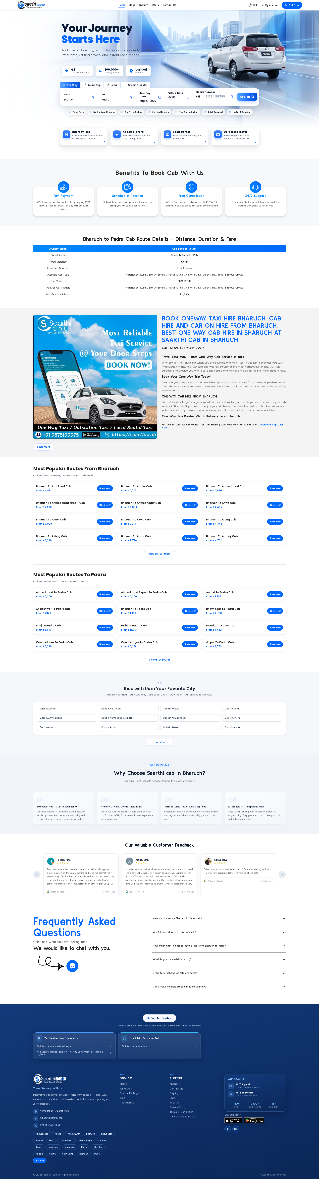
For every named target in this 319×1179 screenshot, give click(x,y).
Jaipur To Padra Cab (220, 642)
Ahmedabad (42, 1133)
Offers (155, 5)
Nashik (52, 1153)
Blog (122, 1097)
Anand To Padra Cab (220, 592)
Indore (102, 1140)
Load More (159, 742)
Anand (58, 1133)
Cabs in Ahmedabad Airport (116, 717)
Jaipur (39, 1147)
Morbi (84, 1147)
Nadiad (39, 1153)
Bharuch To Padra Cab (136, 609)
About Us (175, 1083)
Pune (97, 1153)
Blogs (132, 5)
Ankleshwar (74, 1133)
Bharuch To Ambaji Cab (222, 536)
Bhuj (51, 1140)
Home (121, 5)
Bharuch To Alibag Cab (51, 536)
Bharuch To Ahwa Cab (221, 503)
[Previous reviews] (37, 874)
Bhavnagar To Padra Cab (223, 609)
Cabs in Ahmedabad (51, 717)
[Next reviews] (282, 874)
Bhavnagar (106, 1133)
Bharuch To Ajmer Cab (51, 519)
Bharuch (90, 1133)
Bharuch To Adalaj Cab (136, 486)
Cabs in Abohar (48, 708)
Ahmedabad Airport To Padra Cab (144, 592)
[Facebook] (227, 1129)
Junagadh (70, 1147)
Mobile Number (205, 92)
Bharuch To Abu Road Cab (53, 486)
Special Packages (130, 1093)
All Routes (126, 1088)
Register (174, 1102)
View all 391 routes (159, 553)
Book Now (104, 488)
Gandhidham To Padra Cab (54, 642)
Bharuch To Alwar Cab (136, 536)
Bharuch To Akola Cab (136, 519)
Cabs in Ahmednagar (174, 717)
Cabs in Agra (232, 708)
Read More (43, 447)
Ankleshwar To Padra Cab (53, 609)
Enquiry (143, 5)
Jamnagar (53, 1147)
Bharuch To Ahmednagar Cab (141, 503)
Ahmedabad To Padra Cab (54, 592)
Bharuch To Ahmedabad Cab (225, 486)
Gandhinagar (86, 1140)
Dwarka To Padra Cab (220, 625)
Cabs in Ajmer (108, 727)
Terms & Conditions (181, 1111)
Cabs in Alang (232, 727)
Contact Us (169, 5)
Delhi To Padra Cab (134, 625)
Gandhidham (66, 1140)
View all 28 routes (159, 659)
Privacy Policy (177, 1107)
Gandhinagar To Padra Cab (139, 642)
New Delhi (67, 1153)
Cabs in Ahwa (47, 727)
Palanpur (83, 1153)
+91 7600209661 (50, 1124)
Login (173, 1097)
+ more (40, 1160)
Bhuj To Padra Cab (48, 625)
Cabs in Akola (170, 727)
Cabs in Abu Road (111, 708)
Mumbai (98, 1147)
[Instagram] (235, 1129)
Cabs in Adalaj (171, 708)
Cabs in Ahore (232, 717)
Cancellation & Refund (183, 1116)
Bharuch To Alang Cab (221, 519)
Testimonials (127, 1102)
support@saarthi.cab (51, 1117)
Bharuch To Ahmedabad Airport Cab (60, 503)
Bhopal (39, 1140)
